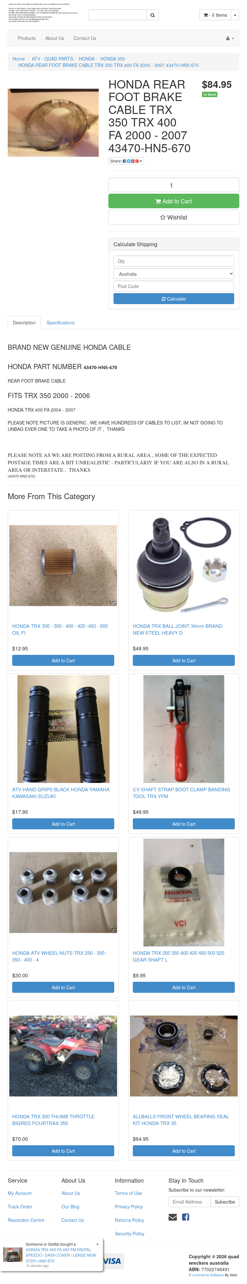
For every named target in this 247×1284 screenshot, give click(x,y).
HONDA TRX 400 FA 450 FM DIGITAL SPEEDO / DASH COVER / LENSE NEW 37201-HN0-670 (61, 1255)
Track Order (20, 1206)
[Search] (152, 14)
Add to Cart (176, 201)
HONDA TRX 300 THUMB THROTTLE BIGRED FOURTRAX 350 (53, 1119)
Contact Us (85, 38)
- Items (218, 15)
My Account (20, 1193)
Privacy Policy (129, 1206)
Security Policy (129, 1233)
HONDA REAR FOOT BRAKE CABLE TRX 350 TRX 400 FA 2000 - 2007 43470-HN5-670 (108, 65)
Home (19, 58)
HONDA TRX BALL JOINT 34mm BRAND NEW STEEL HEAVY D (178, 629)
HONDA (87, 58)
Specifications (61, 322)
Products (27, 38)
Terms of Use (128, 1193)
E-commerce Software (206, 1274)
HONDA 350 (112, 58)
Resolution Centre (26, 1220)
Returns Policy (129, 1220)
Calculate (176, 298)
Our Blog (70, 1206)
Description (24, 322)
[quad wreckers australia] (43, 10)
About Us (54, 38)
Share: (116, 160)
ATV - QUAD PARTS (52, 58)
